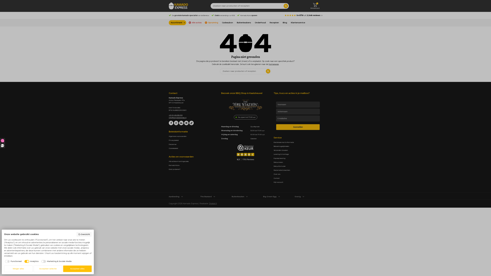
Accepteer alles (77, 269)
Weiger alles (18, 269)
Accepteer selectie (48, 269)
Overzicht (85, 234)
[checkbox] (13, 261)
